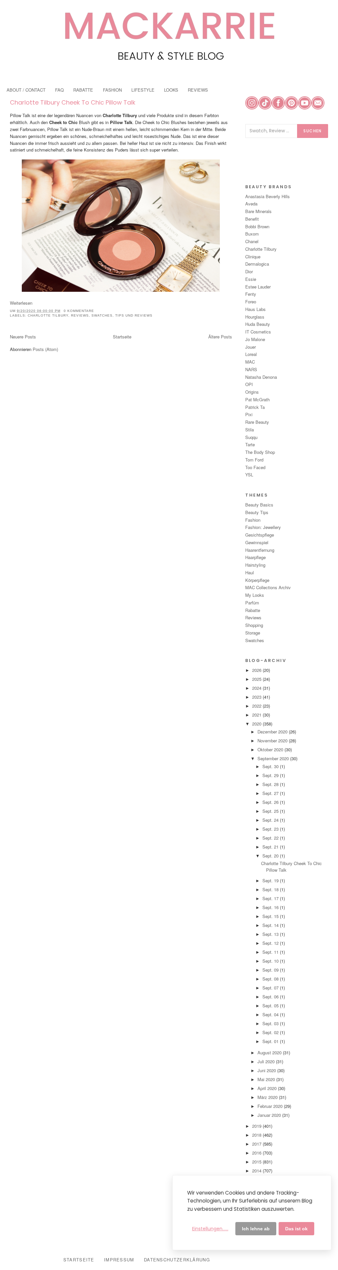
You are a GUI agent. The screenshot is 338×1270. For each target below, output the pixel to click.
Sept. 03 (271, 1023)
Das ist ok (296, 1228)
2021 (257, 715)
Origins (252, 392)
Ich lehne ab (256, 1228)
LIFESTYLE (142, 90)
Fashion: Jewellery (263, 527)
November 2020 (273, 740)
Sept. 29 (271, 775)
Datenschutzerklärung (177, 1259)
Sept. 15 (271, 916)
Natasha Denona (261, 377)
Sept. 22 (271, 838)
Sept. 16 (271, 907)
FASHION (112, 90)
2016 (257, 1153)
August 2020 (270, 1052)
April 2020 (267, 1088)
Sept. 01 (271, 1041)
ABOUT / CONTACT (26, 90)
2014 (257, 1170)
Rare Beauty (257, 422)
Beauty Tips (256, 512)
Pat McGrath (257, 399)
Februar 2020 (270, 1106)
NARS (251, 369)
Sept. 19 (271, 880)
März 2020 (268, 1097)
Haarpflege (255, 557)
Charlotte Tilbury (48, 315)
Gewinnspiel (256, 542)
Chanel (251, 241)
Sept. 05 (271, 1005)
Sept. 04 (271, 1014)
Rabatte (252, 610)
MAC (250, 362)
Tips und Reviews (133, 315)
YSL (249, 474)
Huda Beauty (257, 324)
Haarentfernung (259, 550)
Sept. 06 (271, 996)
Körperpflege (257, 580)
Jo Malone (255, 339)
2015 (257, 1162)
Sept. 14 (271, 925)
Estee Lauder (258, 287)
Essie (250, 279)
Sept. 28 (271, 784)
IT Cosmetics (258, 331)
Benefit (252, 219)
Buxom (252, 234)
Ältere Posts (220, 336)
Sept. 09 (271, 970)
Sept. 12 (271, 943)
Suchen (312, 131)
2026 (257, 670)
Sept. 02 (271, 1032)
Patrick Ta (255, 407)
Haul (249, 572)
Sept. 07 (271, 988)
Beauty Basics (259, 505)
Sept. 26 (271, 802)
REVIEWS (198, 90)
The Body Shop (260, 452)
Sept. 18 (271, 889)
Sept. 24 (271, 820)
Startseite (122, 336)
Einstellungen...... (210, 1228)
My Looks (254, 595)
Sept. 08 (271, 979)
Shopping (254, 625)
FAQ (59, 90)
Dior (249, 271)
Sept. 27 (271, 793)
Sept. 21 (271, 847)
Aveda (251, 203)
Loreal (251, 354)
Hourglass (254, 317)
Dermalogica (257, 264)
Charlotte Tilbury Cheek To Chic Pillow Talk (72, 102)
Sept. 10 (271, 961)
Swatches (102, 315)
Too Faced (255, 467)
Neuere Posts (23, 336)
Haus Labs (255, 309)
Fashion (252, 520)
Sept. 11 (271, 952)
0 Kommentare (79, 311)
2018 (257, 1135)
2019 (257, 1126)
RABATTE (83, 90)
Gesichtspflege (259, 535)
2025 (257, 679)
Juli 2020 (266, 1061)
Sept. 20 (271, 856)
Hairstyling (255, 565)
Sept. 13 (271, 934)
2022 (257, 706)
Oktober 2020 (271, 749)
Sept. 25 (271, 811)
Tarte (250, 444)
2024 (257, 688)
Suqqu (251, 437)
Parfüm (252, 602)
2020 (257, 724)
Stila (249, 429)
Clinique (252, 256)
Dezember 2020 (273, 731)
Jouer (250, 347)
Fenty (250, 294)
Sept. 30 (271, 766)
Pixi (249, 414)
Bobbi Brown (257, 226)
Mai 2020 (266, 1079)
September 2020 (273, 758)
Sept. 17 (271, 898)
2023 (257, 697)
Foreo (250, 301)
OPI (249, 384)
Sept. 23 (271, 829)
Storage (252, 633)
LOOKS (171, 90)
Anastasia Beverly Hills (267, 196)
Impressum (119, 1259)
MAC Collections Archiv (268, 587)
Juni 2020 (267, 1070)
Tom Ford (254, 460)
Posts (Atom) (45, 349)
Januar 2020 (269, 1115)
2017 (257, 1144)
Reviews (80, 315)
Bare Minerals (258, 211)
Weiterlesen (21, 303)
